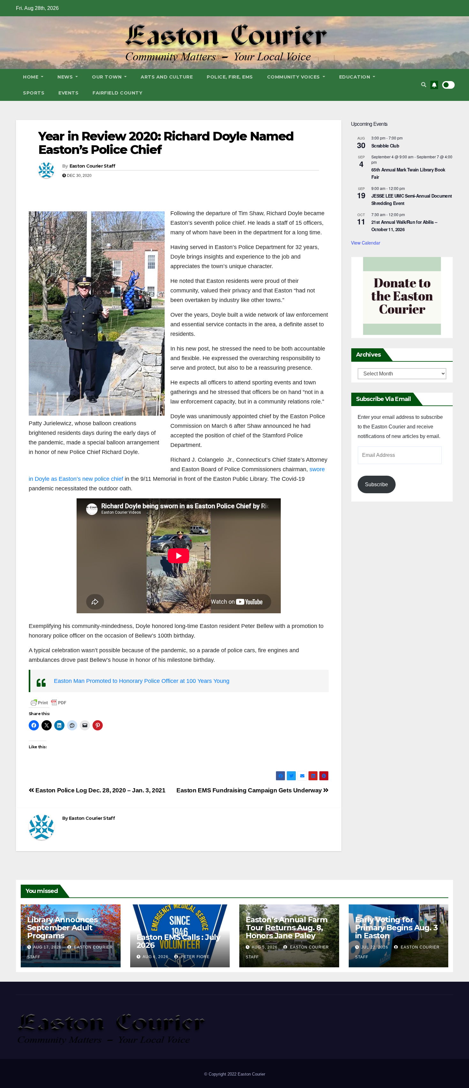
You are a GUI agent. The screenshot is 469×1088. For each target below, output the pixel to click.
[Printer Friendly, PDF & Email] (48, 702)
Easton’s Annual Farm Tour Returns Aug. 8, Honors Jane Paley (286, 927)
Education (355, 77)
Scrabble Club (385, 145)
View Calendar (365, 242)
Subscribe (376, 484)
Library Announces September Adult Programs (62, 927)
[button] (423, 84)
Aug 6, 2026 (155, 957)
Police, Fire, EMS (230, 77)
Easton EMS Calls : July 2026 (178, 941)
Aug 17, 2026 (47, 947)
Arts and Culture (167, 77)
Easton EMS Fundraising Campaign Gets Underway (249, 790)
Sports (33, 93)
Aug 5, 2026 (265, 947)
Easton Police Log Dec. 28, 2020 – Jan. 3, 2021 (100, 790)
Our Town (107, 77)
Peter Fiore (195, 957)
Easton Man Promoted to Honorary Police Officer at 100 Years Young (141, 681)
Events (68, 93)
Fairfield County (117, 93)
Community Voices (294, 77)
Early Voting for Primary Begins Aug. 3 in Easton (396, 927)
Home (31, 77)
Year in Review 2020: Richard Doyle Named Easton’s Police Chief (166, 143)
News (65, 77)
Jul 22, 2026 (374, 947)
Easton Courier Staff (92, 166)
